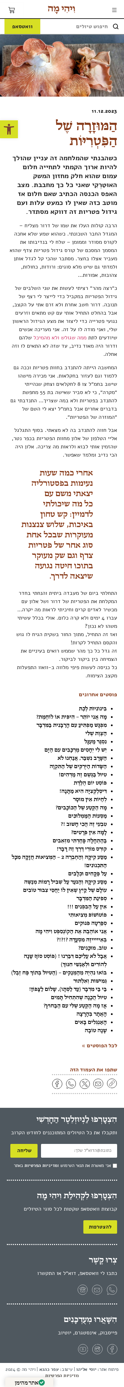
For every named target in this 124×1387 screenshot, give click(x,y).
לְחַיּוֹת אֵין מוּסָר (90, 799)
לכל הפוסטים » (99, 1045)
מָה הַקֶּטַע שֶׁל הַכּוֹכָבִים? (81, 807)
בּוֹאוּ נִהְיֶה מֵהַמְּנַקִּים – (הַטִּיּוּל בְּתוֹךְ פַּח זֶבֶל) (59, 972)
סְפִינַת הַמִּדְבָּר (91, 898)
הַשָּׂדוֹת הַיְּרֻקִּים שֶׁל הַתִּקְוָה (78, 766)
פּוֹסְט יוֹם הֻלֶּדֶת (90, 782)
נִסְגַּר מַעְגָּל (95, 741)
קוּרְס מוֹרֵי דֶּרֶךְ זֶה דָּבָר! (81, 848)
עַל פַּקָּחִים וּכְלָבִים (87, 873)
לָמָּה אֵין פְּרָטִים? (89, 832)
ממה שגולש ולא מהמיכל (59, 337)
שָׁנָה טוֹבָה (96, 1030)
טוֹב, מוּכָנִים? (92, 947)
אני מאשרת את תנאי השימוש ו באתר (62, 1165)
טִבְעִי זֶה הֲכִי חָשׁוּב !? (84, 823)
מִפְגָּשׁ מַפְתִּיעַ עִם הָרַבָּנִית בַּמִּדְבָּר (72, 724)
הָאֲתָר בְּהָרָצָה (91, 1013)
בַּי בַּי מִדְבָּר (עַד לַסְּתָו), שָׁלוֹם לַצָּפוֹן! (68, 988)
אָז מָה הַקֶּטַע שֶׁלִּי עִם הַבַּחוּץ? (75, 1005)
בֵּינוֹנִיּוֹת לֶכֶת (93, 708)
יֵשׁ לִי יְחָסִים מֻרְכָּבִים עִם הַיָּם (75, 749)
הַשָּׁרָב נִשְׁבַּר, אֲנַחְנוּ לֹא (82, 757)
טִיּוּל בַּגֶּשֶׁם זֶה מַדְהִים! (83, 774)
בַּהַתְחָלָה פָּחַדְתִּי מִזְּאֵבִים (80, 840)
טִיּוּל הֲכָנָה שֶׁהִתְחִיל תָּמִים (79, 997)
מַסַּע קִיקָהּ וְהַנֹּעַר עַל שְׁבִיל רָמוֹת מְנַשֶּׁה (65, 881)
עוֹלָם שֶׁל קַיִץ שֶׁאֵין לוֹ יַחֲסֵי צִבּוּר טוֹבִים (65, 889)
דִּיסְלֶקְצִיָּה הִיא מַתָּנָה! (83, 790)
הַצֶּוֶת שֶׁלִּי (96, 733)
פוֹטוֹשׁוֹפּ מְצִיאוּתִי (88, 914)
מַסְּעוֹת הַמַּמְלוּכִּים (87, 815)
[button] (9, 129)
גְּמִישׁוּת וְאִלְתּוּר (90, 980)
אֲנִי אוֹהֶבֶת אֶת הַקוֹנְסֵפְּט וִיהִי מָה (71, 931)
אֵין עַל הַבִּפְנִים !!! (87, 906)
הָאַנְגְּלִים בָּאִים (91, 1021)
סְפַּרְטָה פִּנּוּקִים (91, 922)
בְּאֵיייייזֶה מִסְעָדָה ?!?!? (81, 939)
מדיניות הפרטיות (41, 1165)
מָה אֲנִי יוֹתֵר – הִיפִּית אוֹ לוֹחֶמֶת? (71, 716)
